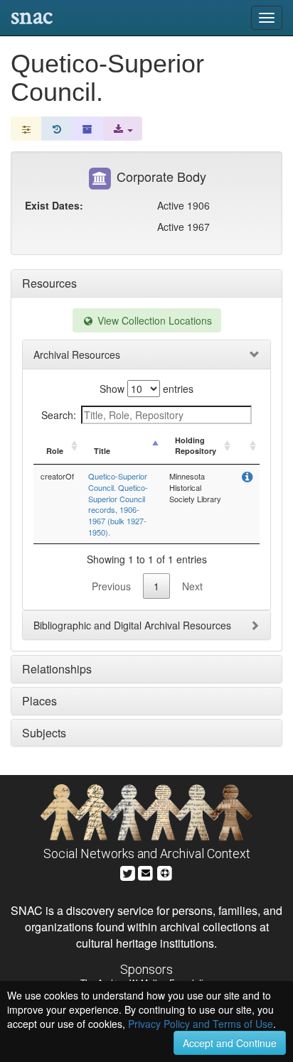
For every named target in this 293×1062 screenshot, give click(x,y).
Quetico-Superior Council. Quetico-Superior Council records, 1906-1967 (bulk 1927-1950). (118, 504)
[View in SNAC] (247, 477)
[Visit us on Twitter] (127, 871)
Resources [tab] (49, 283)
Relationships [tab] (57, 669)
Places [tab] (39, 701)
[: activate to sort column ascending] (247, 446)
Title (102, 450)
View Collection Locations (153, 320)
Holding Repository (195, 446)
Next (192, 586)
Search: (58, 415)
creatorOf (57, 476)
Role (54, 450)
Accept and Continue (230, 1043)
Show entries (146, 388)
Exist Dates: (54, 205)
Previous (111, 586)
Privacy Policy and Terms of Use (200, 1024)
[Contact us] (145, 871)
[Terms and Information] (165, 871)
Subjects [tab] (44, 733)
